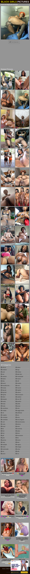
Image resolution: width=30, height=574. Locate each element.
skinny (19, 424)
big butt (4, 392)
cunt (3, 422)
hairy (3, 442)
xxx (18, 453)
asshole (4, 376)
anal (3, 372)
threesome (20, 435)
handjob (4, 444)
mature (19, 378)
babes (4, 378)
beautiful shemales (7, 385)
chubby (4, 410)
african (4, 367)
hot (3, 451)
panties (19, 401)
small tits (19, 428)
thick (18, 433)
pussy (18, 406)
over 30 (19, 399)
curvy (3, 424)
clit (3, 412)
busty (3, 406)
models (19, 383)
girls (3, 437)
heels (3, 447)
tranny (18, 440)
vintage (19, 447)
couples (4, 415)
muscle (19, 388)
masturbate (20, 376)
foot (3, 433)
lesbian (19, 372)
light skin (19, 374)
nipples (19, 390)
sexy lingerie (20, 419)
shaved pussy (21, 422)
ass (3, 374)
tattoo (18, 431)
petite (18, 403)
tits (18, 437)
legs (18, 369)
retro (18, 408)
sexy (18, 417)
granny (4, 440)
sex (18, 415)
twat (18, 442)
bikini (3, 397)
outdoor (19, 397)
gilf (3, 435)
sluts (18, 426)
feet (3, 431)
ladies (18, 367)
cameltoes (5, 408)
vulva (18, 449)
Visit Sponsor (15, 42)
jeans (3, 453)
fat (3, 428)
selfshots (19, 412)
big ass (4, 390)
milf (18, 381)
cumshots (5, 419)
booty (3, 403)
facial (3, 426)
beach (4, 383)
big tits (4, 394)
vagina (19, 444)
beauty (4, 388)
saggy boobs (20, 410)
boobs (4, 401)
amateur (4, 369)
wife (18, 451)
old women (20, 394)
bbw (3, 381)
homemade (5, 449)
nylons (19, 392)
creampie (4, 417)
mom (18, 385)
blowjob (4, 399)
